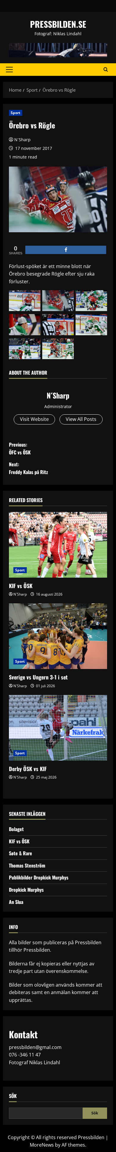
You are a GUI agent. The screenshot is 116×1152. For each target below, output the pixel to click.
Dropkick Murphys (26, 889)
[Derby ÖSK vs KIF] (58, 728)
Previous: (20, 448)
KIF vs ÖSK (20, 586)
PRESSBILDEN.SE (58, 24)
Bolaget (16, 829)
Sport (16, 112)
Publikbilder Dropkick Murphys (38, 877)
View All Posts (81, 419)
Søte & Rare (20, 853)
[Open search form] (106, 69)
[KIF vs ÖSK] (58, 545)
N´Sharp (22, 139)
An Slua (16, 901)
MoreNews (42, 1145)
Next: (28, 468)
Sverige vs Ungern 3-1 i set (38, 677)
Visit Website (34, 419)
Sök (13, 1096)
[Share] (65, 250)
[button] (9, 69)
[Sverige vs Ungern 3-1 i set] (58, 636)
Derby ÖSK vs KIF (28, 769)
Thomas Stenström (27, 865)
